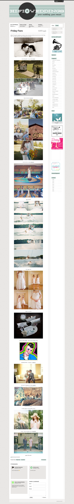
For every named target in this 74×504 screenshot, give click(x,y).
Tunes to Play (23, 25)
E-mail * (30, 486)
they (28, 269)
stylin (26, 455)
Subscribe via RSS (59, 501)
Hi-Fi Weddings (14, 25)
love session (54, 87)
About (31, 25)
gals (27, 199)
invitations (54, 84)
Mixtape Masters (55, 94)
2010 (53, 190)
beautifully (34, 431)
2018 (53, 179)
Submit (31, 497)
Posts (53, 25)
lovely (26, 311)
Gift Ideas (54, 76)
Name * (30, 483)
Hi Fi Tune (54, 79)
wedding (34, 385)
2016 (53, 181)
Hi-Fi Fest (54, 81)
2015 (53, 182)
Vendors (40, 25)
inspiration (23, 459)
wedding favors (55, 104)
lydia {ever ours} (36, 467)
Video (53, 102)
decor (53, 66)
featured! (54, 73)
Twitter (57, 25)
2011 (53, 189)
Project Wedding (55, 97)
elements (32, 162)
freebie (26, 340)
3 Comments (43, 459)
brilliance (33, 362)
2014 (53, 184)
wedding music (55, 105)
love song (54, 89)
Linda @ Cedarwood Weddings (20, 482)
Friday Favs (17, 31)
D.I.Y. (53, 63)
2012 (53, 187)
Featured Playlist (55, 71)
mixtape (53, 92)
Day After (54, 65)
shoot (26, 408)
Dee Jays (54, 68)
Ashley (44, 31)
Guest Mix (54, 78)
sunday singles (55, 99)
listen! (53, 86)
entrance (31, 98)
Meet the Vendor (55, 91)
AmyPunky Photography (19, 467)
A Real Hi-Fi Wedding (56, 60)
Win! (53, 107)
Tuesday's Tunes (55, 100)
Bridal (53, 61)
